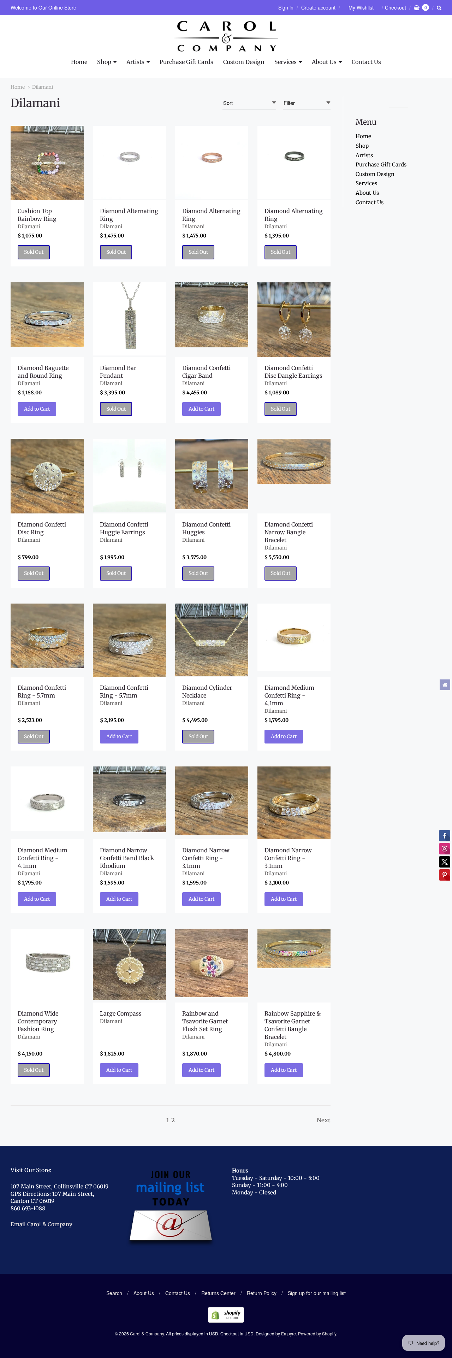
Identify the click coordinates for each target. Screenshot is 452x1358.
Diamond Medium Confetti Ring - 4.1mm (289, 695)
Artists (135, 61)
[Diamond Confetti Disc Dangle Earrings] (294, 319)
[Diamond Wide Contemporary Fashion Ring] (47, 965)
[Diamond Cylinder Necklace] (211, 640)
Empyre (288, 1333)
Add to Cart (37, 409)
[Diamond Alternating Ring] (129, 162)
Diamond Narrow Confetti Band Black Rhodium (127, 858)
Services (285, 61)
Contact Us (366, 61)
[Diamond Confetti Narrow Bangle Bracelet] (294, 461)
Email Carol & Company (41, 1224)
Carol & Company (147, 1333)
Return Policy (261, 1293)
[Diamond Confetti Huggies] (211, 474)
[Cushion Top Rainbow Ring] (47, 163)
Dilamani (42, 87)
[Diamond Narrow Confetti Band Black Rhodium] (129, 799)
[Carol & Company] (226, 36)
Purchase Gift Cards (186, 61)
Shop (104, 61)
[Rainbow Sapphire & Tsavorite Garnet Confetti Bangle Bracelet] (294, 948)
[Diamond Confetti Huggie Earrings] (129, 475)
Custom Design (243, 61)
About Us (324, 61)
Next (324, 1120)
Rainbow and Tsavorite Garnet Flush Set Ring (205, 1021)
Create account (318, 7)
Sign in (285, 7)
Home (79, 61)
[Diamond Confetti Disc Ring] (47, 476)
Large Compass (121, 1013)
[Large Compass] (129, 964)
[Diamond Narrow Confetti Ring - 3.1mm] (211, 800)
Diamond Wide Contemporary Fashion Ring (38, 1021)
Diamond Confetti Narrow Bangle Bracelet (288, 532)
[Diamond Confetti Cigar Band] (211, 315)
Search (114, 1293)
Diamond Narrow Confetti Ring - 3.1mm (206, 858)
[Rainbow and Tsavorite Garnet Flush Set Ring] (211, 963)
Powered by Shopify (317, 1333)
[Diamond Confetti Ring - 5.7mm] (47, 636)
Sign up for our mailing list (317, 1293)
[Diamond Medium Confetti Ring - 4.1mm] (294, 637)
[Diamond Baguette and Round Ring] (47, 314)
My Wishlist (361, 7)
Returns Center (218, 1293)
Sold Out (33, 252)
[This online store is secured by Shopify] (226, 1320)
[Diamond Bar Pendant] (129, 318)
